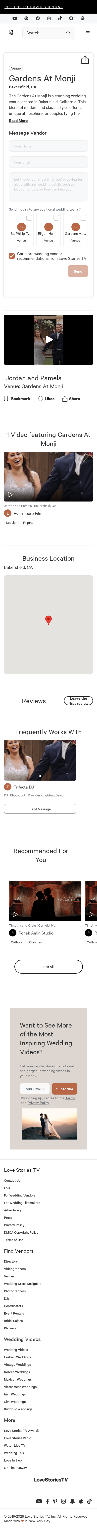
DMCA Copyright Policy (21, 1232)
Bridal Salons (13, 1320)
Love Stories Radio (17, 1438)
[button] (48, 339)
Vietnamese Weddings (20, 1386)
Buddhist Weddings (18, 1409)
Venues (9, 1276)
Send (78, 271)
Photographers (15, 1291)
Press (8, 1217)
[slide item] (40, 776)
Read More (18, 120)
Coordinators (13, 1305)
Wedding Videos (16, 1349)
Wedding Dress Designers (22, 1283)
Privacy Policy (38, 1102)
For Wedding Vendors (19, 1195)
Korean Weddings (17, 1371)
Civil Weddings (15, 1401)
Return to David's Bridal (33, 6)
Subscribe (64, 1088)
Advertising (12, 1210)
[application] (48, 339)
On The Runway (15, 1467)
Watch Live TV (14, 1445)
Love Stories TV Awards (21, 1430)
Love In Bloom (14, 1460)
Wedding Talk (14, 1452)
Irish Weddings (15, 1394)
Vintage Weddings (17, 1364)
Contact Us (12, 1180)
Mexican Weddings (18, 1379)
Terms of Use (13, 1239)
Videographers (15, 1268)
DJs (6, 1298)
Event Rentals (14, 1313)
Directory (11, 1261)
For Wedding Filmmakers (22, 1202)
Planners (10, 1328)
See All (48, 966)
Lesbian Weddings (17, 1357)
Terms (70, 1097)
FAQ (7, 1187)
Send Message (40, 809)
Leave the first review (78, 700)
